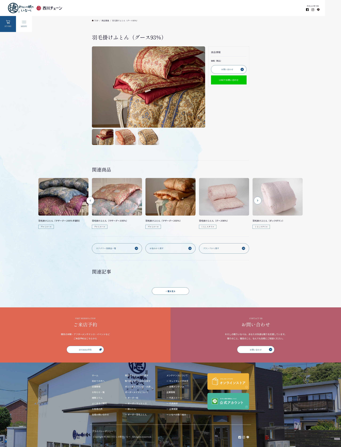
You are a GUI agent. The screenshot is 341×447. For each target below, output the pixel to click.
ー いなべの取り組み (176, 414)
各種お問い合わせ (100, 414)
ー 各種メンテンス (175, 386)
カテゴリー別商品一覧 (106, 248)
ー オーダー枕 (131, 397)
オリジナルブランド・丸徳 (138, 386)
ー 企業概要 (172, 408)
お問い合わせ (227, 69)
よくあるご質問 (99, 403)
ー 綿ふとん (130, 408)
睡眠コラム (97, 397)
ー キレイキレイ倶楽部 (177, 381)
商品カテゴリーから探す (136, 375)
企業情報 (171, 392)
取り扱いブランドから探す (138, 381)
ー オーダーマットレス (136, 403)
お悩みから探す (157, 248)
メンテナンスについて (177, 375)
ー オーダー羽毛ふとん (136, 414)
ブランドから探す (211, 248)
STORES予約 (85, 349)
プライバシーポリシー (102, 431)
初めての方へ (98, 381)
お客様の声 (97, 408)
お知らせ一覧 (98, 392)
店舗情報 (96, 386)
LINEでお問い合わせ (229, 80)
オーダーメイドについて (136, 392)
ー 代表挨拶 (172, 403)
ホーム (95, 375)
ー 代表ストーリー (175, 397)
